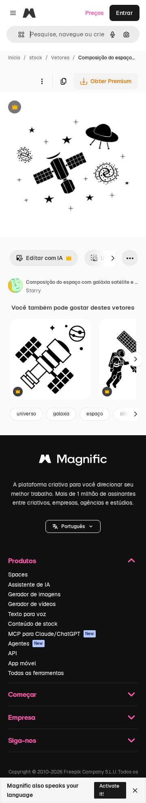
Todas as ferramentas (36, 673)
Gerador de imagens (34, 594)
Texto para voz (27, 614)
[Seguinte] (112, 258)
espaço (94, 414)
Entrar (124, 13)
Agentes (25, 643)
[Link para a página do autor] (15, 286)
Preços (94, 13)
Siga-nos (22, 740)
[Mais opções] (42, 81)
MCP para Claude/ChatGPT (51, 633)
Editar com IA (39, 260)
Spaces (18, 574)
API (12, 653)
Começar (22, 694)
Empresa (21, 717)
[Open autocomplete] (18, 34)
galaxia (61, 414)
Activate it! (109, 790)
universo (26, 414)
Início (14, 58)
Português (73, 526)
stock (35, 58)
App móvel (22, 663)
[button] (73, 526)
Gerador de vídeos (32, 604)
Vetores (60, 58)
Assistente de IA (29, 584)
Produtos (22, 560)
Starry (33, 290)
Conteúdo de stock (33, 623)
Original (52, 108)
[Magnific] (73, 461)
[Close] (135, 790)
